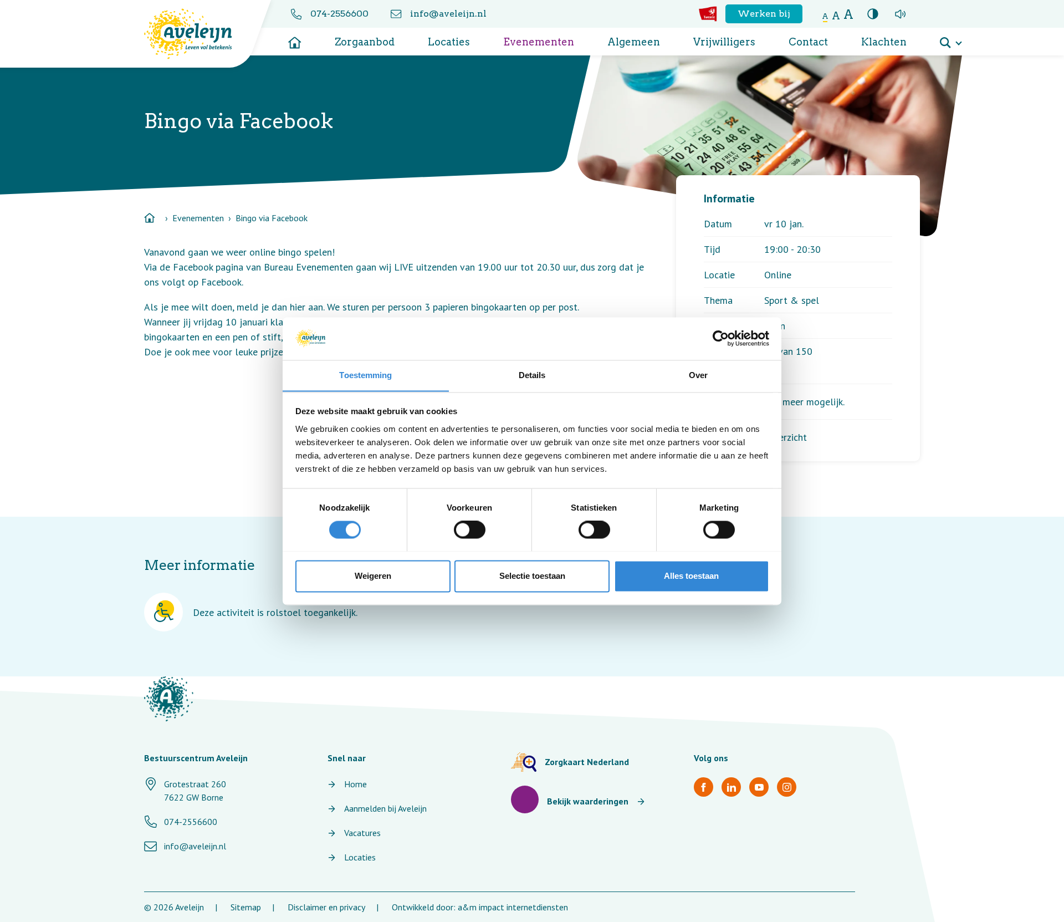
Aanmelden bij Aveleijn (385, 808)
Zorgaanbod (365, 42)
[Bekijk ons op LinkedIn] (731, 787)
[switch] (469, 529)
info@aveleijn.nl (448, 13)
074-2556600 (339, 13)
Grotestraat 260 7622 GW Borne (195, 790)
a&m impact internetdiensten (513, 907)
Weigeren (373, 575)
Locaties (449, 42)
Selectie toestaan (532, 575)
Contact (808, 42)
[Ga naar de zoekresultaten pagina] (950, 38)
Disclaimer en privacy (326, 907)
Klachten (884, 42)
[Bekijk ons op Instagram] (786, 787)
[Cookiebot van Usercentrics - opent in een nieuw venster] (720, 338)
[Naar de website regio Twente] (708, 14)
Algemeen (633, 42)
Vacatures (362, 832)
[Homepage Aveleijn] (196, 34)
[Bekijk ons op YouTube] (759, 787)
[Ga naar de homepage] (295, 38)
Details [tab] (532, 375)
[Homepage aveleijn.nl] (168, 698)
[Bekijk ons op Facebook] (703, 787)
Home (355, 783)
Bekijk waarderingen (587, 801)
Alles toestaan (691, 575)
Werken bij (764, 13)
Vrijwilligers (724, 42)
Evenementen (538, 42)
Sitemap (246, 907)
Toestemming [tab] (365, 375)
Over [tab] (698, 375)
